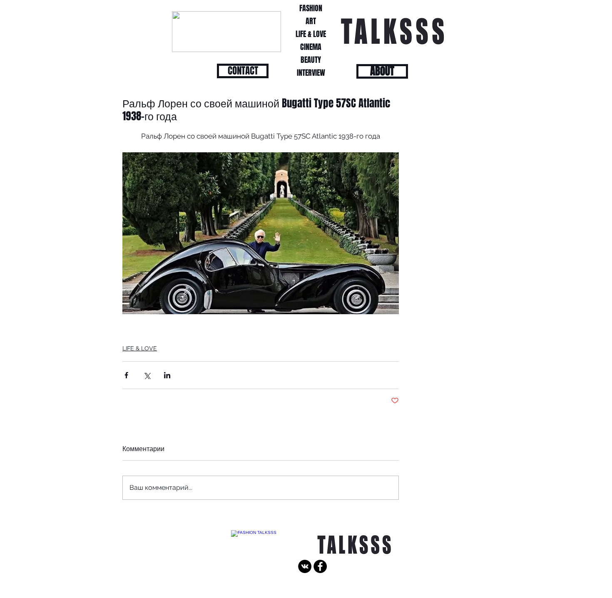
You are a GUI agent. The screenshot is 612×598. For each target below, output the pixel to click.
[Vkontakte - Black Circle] (304, 566)
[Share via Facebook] (126, 375)
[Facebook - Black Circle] (320, 566)
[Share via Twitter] (147, 375)
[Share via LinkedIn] (167, 375)
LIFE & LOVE (139, 348)
